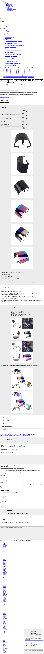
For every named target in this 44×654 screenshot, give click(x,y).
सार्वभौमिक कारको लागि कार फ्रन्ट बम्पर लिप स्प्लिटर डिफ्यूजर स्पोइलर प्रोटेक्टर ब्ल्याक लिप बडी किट (20, 434)
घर (3, 1)
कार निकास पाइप (10, 5)
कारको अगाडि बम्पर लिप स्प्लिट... (11, 56)
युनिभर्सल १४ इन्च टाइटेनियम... (11, 47)
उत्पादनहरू (4, 2)
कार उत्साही (7, 3)
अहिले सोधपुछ (2, 487)
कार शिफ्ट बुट (9, 8)
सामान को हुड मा (7, 11)
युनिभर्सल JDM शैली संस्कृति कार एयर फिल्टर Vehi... (15, 473)
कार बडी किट (9, 4)
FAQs (4, 13)
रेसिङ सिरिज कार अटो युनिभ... (11, 65)
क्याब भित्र (7, 7)
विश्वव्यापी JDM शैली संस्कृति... (11, 61)
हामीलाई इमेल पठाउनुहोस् (4, 97)
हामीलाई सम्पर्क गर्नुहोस (6, 15)
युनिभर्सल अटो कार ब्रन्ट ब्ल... (11, 43)
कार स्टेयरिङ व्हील (10, 10)
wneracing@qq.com (6, 494)
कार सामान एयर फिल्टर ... (10, 52)
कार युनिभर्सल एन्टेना (10, 6)
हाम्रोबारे (4, 14)
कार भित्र (4, 34)
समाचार (4, 12)
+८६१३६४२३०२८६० (6, 493)
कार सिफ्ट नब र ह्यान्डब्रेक (11, 9)
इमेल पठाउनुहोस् (3, 503)
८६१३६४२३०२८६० (3, 505)
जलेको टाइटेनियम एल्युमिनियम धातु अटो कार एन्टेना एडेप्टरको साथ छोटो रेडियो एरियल (16, 435)
